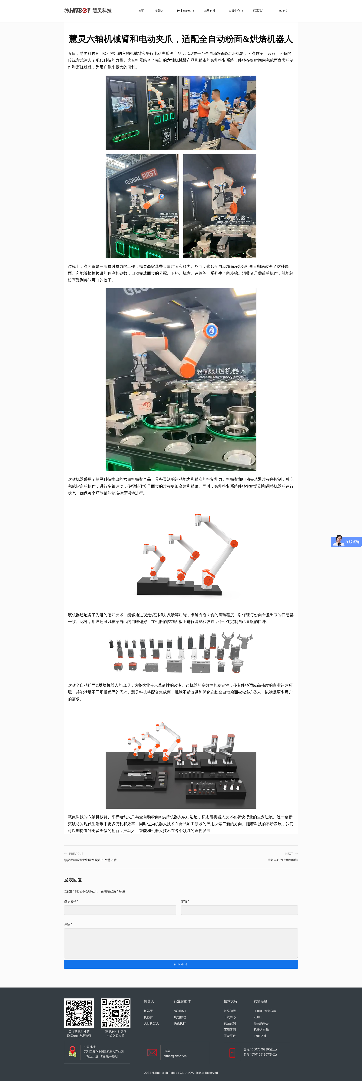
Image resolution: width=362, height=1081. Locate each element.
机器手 (148, 1011)
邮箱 (185, 901)
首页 (141, 10)
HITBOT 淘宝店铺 (265, 1011)
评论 (68, 924)
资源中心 (234, 10)
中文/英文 (282, 10)
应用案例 (230, 1029)
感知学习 (180, 1011)
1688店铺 (260, 1036)
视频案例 (230, 1023)
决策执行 (180, 1023)
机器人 (159, 10)
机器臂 (148, 1017)
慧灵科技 (210, 10)
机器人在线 (261, 1029)
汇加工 (258, 1017)
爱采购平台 (261, 1023)
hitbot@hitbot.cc (175, 1056)
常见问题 (230, 1011)
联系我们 (259, 10)
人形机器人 (151, 1023)
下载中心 (230, 1017)
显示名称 (71, 901)
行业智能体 (184, 10)
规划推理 (180, 1017)
